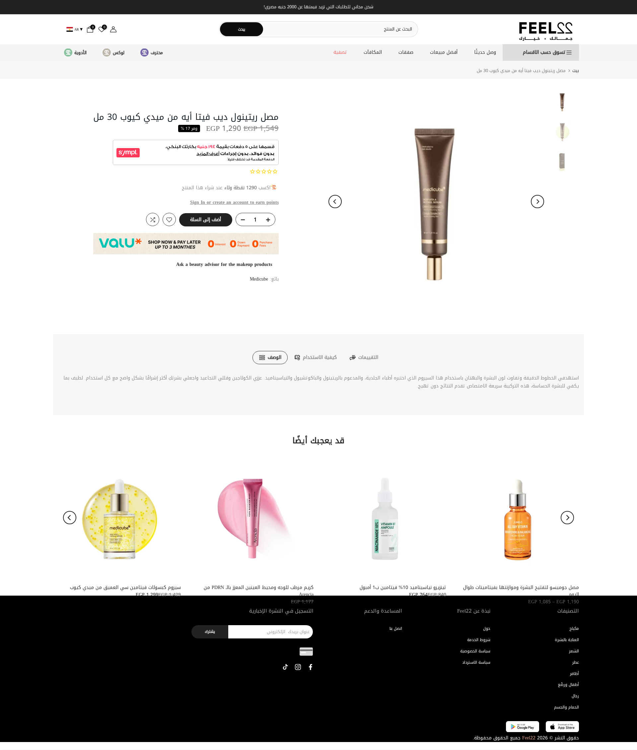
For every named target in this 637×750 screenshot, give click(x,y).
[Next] (537, 201)
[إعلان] (318, 7)
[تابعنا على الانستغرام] (298, 667)
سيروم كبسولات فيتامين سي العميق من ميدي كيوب (125, 587)
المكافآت (373, 52)
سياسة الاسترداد (476, 662)
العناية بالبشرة (567, 639)
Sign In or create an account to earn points (234, 202)
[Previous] (335, 201)
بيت (575, 70)
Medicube (259, 279)
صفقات (405, 52)
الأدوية (80, 52)
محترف (157, 52)
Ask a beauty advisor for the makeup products (224, 264)
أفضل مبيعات (444, 52)
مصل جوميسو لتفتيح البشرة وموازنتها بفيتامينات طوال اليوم (521, 591)
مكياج (574, 628)
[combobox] (340, 29)
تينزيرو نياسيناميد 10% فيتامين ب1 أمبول (403, 587)
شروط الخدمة (478, 639)
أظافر (574, 673)
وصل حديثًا (485, 52)
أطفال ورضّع (568, 684)
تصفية (340, 52)
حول (486, 628)
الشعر (574, 651)
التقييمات (368, 357)
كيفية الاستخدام (320, 357)
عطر (575, 662)
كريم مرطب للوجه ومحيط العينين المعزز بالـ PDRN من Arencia (259, 591)
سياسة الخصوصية (475, 651)
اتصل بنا (395, 628)
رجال (575, 696)
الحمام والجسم (566, 707)
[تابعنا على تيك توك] (285, 667)
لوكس (118, 52)
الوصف (274, 357)
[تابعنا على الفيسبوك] (311, 667)
